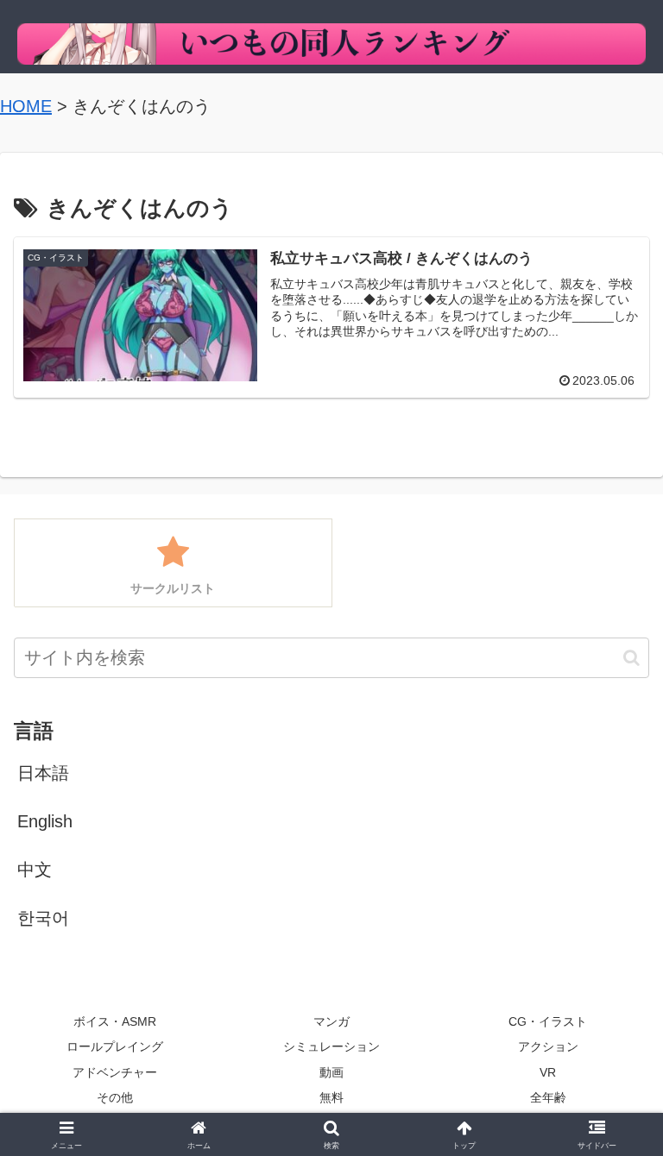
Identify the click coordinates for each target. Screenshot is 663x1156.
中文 (34, 869)
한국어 (43, 917)
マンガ (331, 1021)
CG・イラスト (547, 1021)
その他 (115, 1097)
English (45, 821)
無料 (331, 1097)
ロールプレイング (114, 1046)
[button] (631, 658)
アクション (548, 1046)
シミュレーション (331, 1046)
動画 (331, 1072)
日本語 (43, 772)
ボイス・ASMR (114, 1021)
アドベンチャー (115, 1072)
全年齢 (548, 1097)
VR (548, 1072)
